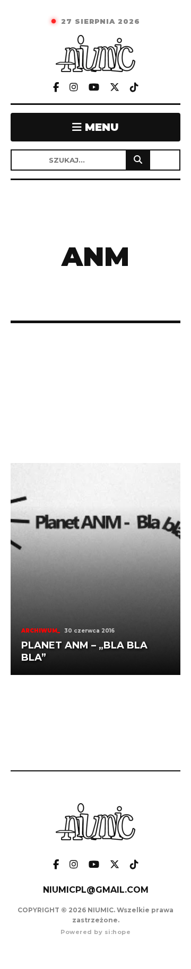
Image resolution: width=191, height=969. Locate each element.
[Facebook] (56, 87)
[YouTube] (94, 87)
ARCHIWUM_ (40, 630)
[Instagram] (74, 87)
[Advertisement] (95, 393)
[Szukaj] (138, 160)
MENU (100, 127)
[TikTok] (134, 87)
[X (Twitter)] (114, 87)
